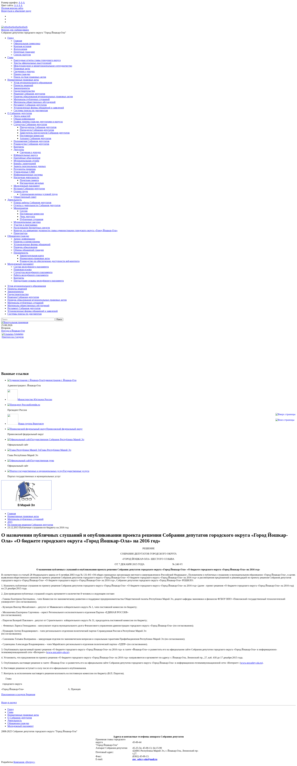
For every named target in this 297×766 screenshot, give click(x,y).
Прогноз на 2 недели (13, 337)
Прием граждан (22, 74)
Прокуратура (20, 233)
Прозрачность (21, 252)
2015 (9, 522)
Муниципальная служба (26, 160)
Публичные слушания (31, 219)
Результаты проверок (25, 169)
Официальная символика (27, 43)
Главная (18, 40)
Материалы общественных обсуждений (35, 102)
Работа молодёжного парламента (31, 275)
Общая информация (24, 119)
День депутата (27, 216)
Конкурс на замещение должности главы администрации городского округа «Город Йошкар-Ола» (66, 230)
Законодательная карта (32, 255)
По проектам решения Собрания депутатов (30, 524)
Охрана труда (21, 191)
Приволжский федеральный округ (64, 429)
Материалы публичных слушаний (32, 99)
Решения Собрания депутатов (29, 93)
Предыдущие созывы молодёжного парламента (39, 280)
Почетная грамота (29, 180)
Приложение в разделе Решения (18, 694)
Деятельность (14, 199)
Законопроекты (22, 88)
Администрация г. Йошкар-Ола (59, 380)
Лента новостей (22, 116)
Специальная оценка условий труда (39, 194)
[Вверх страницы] (285, 414)
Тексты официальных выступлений (32, 63)
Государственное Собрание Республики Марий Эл (57, 439)
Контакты (19, 146)
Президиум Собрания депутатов (37, 130)
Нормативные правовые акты (23, 79)
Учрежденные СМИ (24, 172)
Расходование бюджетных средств (32, 227)
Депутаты (19, 149)
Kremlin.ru (34, 404)
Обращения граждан (18, 236)
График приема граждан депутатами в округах (38, 121)
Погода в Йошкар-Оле (13, 330)
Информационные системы (28, 174)
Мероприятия (21, 208)
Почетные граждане (24, 52)
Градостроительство (24, 91)
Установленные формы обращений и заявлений (39, 107)
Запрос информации (24, 239)
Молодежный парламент (27, 185)
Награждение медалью (32, 183)
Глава (10, 57)
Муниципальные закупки (27, 222)
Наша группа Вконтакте (31, 423)
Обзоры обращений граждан (29, 250)
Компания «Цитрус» (24, 762)
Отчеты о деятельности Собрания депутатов (37, 205)
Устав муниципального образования (33, 82)
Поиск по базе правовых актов (30, 77)
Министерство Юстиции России (35, 399)
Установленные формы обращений (32, 244)
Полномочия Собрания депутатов (31, 141)
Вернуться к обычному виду (16, 11)
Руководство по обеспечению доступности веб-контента (50, 261)
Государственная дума (42, 460)
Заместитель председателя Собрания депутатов (45, 132)
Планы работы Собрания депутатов (32, 202)
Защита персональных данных (30, 166)
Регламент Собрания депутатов (30, 105)
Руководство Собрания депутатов (31, 144)
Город (10, 38)
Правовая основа (23, 269)
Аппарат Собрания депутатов (35, 138)
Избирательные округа (26, 155)
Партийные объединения (27, 158)
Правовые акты (22, 68)
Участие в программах (25, 225)
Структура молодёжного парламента (33, 272)
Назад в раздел (9, 702)
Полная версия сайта (12, 8)
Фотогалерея (20, 49)
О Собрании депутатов (19, 113)
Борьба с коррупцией (25, 163)
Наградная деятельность (26, 177)
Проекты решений (23, 85)
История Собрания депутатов (29, 188)
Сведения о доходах (24, 71)
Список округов (22, 54)
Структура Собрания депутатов (30, 124)
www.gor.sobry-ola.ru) (58, 652)
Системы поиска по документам (31, 110)
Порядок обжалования (25, 247)
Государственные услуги (76, 471)
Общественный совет (25, 197)
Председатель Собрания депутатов (38, 127)
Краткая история (22, 46)
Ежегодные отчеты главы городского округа (37, 60)
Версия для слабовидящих (15, 30)
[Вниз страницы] (284, 420)
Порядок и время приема (27, 241)
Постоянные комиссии (32, 135)
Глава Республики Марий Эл (56, 450)
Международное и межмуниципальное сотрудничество (43, 65)
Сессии (24, 211)
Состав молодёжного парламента (31, 266)
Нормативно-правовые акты (35, 258)
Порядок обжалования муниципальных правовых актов (43, 96)
